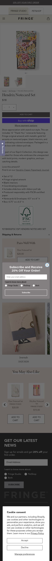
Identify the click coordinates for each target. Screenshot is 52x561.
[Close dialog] (47, 265)
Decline (24, 548)
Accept (24, 541)
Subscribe (26, 292)
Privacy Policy (37, 534)
